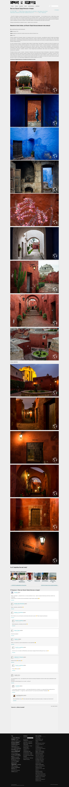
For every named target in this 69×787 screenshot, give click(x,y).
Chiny (13, 739)
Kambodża (19, 748)
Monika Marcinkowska (19, 603)
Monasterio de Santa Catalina (20, 12)
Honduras (16, 745)
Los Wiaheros (38, 747)
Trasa (16, 6)
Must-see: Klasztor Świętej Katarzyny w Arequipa (22, 8)
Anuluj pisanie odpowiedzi (54, 706)
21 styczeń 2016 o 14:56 (16, 640)
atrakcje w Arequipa (25, 11)
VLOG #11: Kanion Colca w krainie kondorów (49, 585)
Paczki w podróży (19, 620)
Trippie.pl (16, 639)
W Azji (37, 779)
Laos (17, 749)
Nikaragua (17, 754)
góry (19, 744)
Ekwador (13, 742)
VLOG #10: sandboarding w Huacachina (18, 585)
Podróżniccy (38, 767)
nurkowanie (13, 755)
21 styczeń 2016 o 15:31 (16, 593)
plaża (15, 757)
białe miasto (35, 11)
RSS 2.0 (40, 12)
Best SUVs (15, 784)
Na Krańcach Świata (39, 753)
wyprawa (16, 771)
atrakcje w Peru (30, 11)
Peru (11, 11)
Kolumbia (13, 749)
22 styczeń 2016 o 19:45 (18, 648)
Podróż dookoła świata (55, 784)
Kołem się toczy (38, 743)
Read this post (44, 12)
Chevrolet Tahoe (22, 785)
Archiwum (25, 737)
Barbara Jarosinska (18, 612)
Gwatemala (14, 744)
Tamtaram (37, 776)
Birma (18, 738)
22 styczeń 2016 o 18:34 (16, 676)
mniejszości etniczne (14, 752)
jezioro (12, 748)
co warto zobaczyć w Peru (41, 11)
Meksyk (17, 751)
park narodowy (18, 755)
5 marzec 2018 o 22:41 (18, 696)
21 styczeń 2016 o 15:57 (16, 658)
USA (12, 766)
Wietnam (13, 768)
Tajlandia (13, 764)
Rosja (15, 761)
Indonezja (13, 746)
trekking (19, 764)
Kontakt (37, 6)
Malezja (13, 751)
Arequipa (20, 11)
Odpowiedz (12, 617)
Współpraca (31, 6)
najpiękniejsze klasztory (28, 12)
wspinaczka (18, 770)
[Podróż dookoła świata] (17, 2)
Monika (15, 592)
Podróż (13, 11)
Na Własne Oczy (39, 759)
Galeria (21, 6)
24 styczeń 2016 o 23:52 (18, 666)
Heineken (12, 745)
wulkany (13, 771)
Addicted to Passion (18, 657)
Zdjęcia (15, 11)
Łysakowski (25, 741)
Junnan (15, 748)
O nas (12, 6)
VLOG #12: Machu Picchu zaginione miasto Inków (27, 743)
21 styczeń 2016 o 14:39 (16, 631)
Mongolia (13, 754)
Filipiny (17, 742)
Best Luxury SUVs (13, 785)
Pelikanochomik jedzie (40, 764)
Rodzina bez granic (39, 771)
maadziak (17, 685)
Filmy (25, 6)
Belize (14, 738)
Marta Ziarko (17, 630)
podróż (17, 757)
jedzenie (17, 746)
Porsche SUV (18, 785)
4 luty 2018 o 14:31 (17, 687)
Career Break (38, 737)
